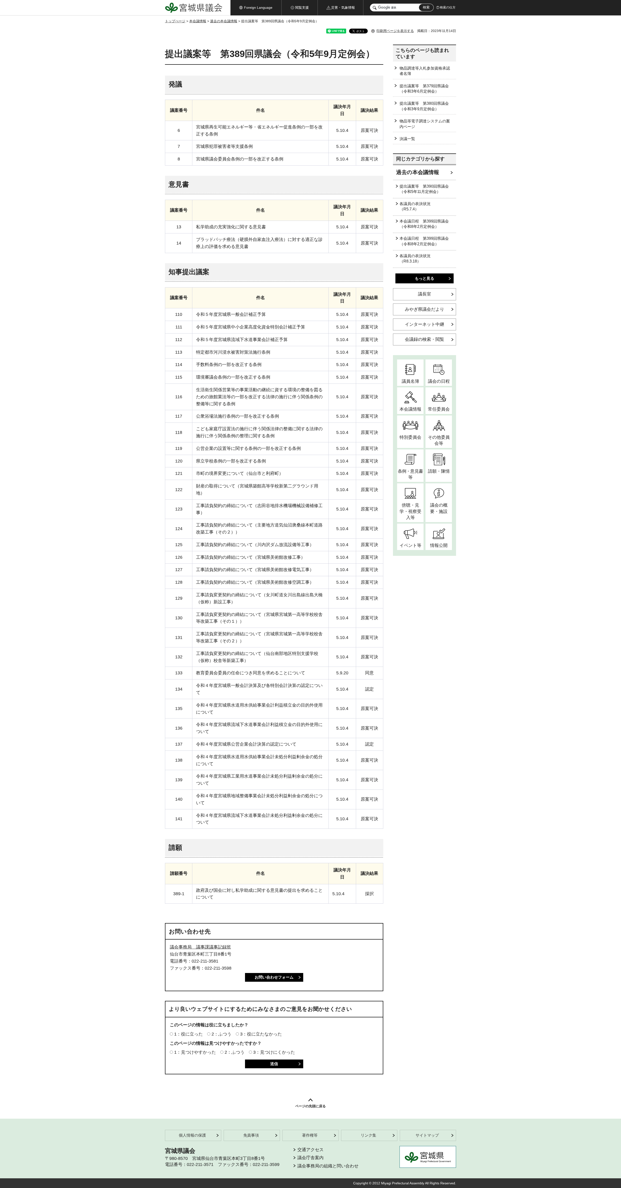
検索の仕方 (448, 7)
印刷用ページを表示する (395, 31)
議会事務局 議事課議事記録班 (200, 947)
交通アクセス (310, 1149)
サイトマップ (427, 1135)
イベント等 (410, 545)
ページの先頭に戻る (310, 1106)
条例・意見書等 (410, 474)
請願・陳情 (439, 471)
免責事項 (251, 1135)
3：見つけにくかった (274, 1052)
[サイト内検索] (375, 8)
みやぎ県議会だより (424, 309)
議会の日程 (439, 381)
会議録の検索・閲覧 (424, 339)
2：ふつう (221, 1034)
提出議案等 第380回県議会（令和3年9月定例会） (424, 106)
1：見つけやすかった (195, 1052)
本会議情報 (197, 21)
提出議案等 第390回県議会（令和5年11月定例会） (424, 189)
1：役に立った (188, 1034)
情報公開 (439, 545)
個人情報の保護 (192, 1135)
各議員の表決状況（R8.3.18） (415, 258)
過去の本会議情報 (223, 21)
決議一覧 (407, 139)
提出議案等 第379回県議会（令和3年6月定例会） (424, 88)
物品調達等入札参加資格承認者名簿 (425, 71)
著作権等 (310, 1135)
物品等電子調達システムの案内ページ (425, 123)
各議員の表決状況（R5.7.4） (415, 206)
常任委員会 (439, 409)
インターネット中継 (424, 324)
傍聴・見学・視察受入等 (410, 511)
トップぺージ (175, 21)
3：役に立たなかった (261, 1034)
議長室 (424, 294)
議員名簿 (410, 381)
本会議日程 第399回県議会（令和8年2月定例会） (424, 224)
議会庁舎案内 (310, 1157)
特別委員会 (410, 437)
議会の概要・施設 (439, 508)
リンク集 (368, 1135)
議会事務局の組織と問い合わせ (328, 1166)
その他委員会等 (439, 440)
